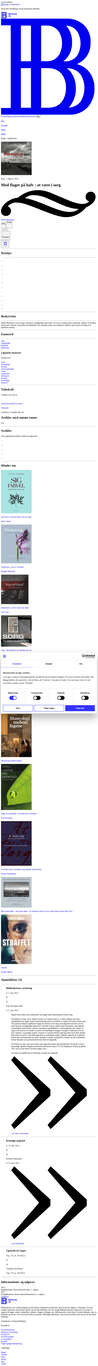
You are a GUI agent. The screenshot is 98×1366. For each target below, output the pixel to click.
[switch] (37, 698)
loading (4, 230)
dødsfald (4, 345)
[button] (49, 1288)
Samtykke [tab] (17, 664)
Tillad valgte (49, 708)
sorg (2, 341)
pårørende (5, 348)
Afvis (18, 708)
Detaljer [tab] (49, 664)
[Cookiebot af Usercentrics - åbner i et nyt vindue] (84, 656)
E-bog (9, 222)
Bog (3, 224)
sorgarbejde (5, 343)
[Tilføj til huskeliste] (5, 244)
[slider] (49, 161)
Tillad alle (80, 708)
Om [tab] (81, 664)
